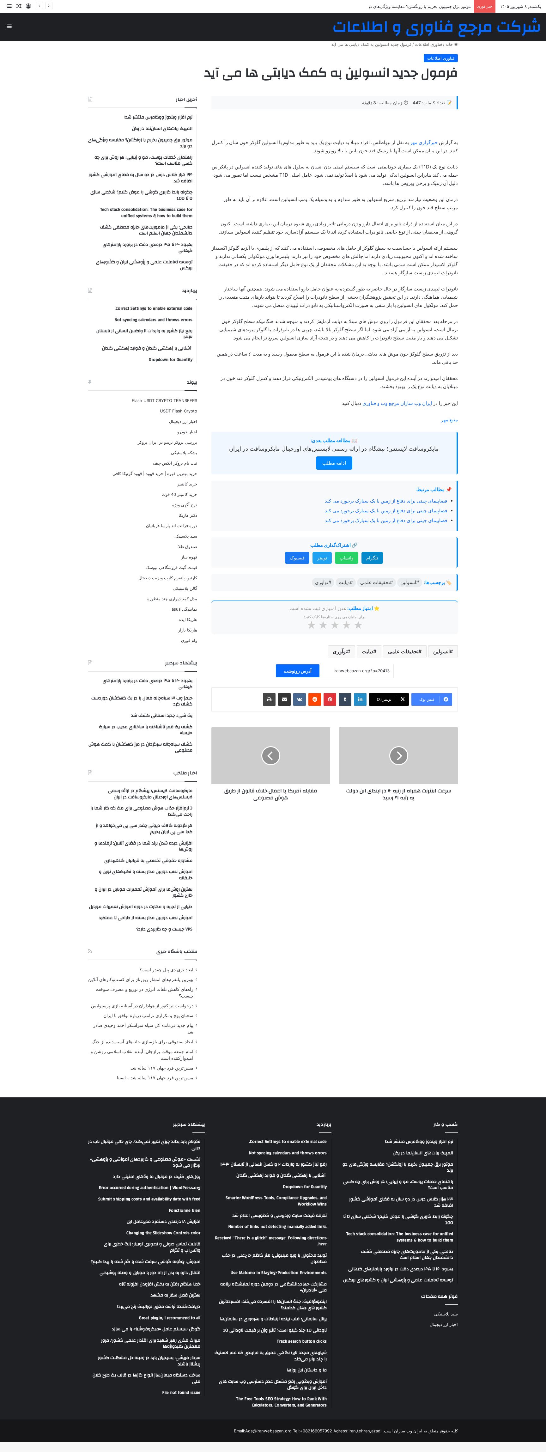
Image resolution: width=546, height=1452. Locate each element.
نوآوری (340, 651)
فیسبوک (297, 557)
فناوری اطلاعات (428, 44)
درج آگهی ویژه (184, 504)
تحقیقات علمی (403, 651)
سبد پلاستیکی (185, 536)
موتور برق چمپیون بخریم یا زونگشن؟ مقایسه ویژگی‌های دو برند (415, 6)
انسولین (441, 651)
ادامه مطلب (334, 463)
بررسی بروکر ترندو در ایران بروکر (167, 442)
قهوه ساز (189, 556)
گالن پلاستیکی (185, 588)
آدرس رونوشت (298, 671)
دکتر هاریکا (188, 515)
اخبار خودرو (187, 431)
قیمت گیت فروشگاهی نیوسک (171, 567)
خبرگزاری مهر (424, 142)
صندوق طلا (187, 546)
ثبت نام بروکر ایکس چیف (175, 463)
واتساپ (347, 557)
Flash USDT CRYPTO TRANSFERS (164, 400)
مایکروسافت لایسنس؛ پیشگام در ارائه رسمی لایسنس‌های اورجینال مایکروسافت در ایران (334, 448)
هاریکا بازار (187, 629)
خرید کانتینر (187, 483)
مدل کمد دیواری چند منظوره (172, 598)
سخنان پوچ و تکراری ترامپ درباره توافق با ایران (148, 1015)
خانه (450, 44)
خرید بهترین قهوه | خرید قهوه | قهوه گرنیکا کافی (154, 473)
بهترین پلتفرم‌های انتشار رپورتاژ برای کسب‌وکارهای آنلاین (140, 979)
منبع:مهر (449, 420)
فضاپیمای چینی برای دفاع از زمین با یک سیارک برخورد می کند (386, 501)
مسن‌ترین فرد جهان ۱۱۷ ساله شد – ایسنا (155, 1077)
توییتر (322, 557)
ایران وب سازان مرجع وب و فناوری (397, 403)
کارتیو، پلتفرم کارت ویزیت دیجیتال (167, 577)
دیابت (367, 651)
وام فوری (189, 640)
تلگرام (372, 557)
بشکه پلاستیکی (184, 452)
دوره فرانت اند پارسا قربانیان (171, 525)
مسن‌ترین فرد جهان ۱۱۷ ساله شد (161, 1068)
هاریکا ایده (188, 619)
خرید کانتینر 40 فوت (179, 494)
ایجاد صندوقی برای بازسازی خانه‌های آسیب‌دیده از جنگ (142, 1041)
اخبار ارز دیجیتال (183, 421)
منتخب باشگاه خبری (176, 951)
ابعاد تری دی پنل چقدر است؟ (166, 969)
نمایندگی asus (184, 609)
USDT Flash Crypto (178, 410)
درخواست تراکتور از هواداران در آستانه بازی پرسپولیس (142, 1005)
